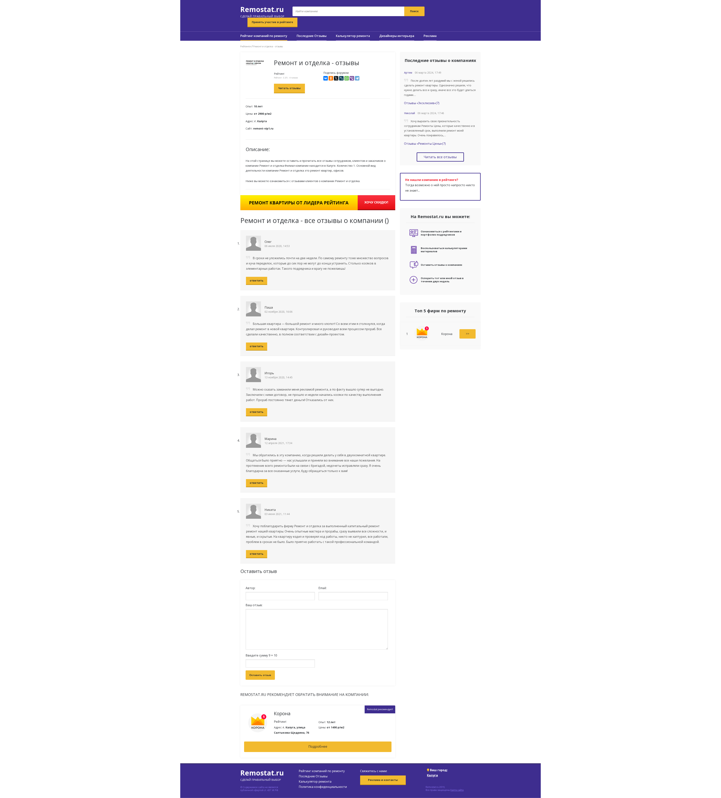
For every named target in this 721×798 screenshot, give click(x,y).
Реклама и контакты (383, 780)
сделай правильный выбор (262, 11)
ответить (256, 280)
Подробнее (317, 746)
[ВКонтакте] (325, 78)
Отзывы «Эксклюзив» (421, 103)
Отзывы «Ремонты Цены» (425, 144)
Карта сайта (457, 790)
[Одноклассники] (331, 78)
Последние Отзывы (312, 36)
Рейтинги (245, 46)
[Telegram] (357, 78)
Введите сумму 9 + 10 (261, 655)
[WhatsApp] (346, 78)
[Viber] (352, 78)
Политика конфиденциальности (323, 787)
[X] (336, 78)
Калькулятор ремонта (353, 36)
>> (467, 333)
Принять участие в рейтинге (272, 22)
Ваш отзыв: (254, 605)
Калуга (432, 775)
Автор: (250, 588)
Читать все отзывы (440, 157)
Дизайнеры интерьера (396, 36)
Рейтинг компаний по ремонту (263, 36)
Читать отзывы (289, 88)
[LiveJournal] (341, 78)
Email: (322, 588)
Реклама (430, 36)
